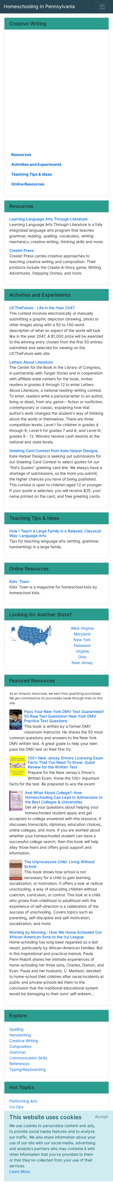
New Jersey (82, 662)
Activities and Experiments (36, 164)
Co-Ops (16, 1106)
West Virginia (82, 628)
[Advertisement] (56, 92)
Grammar (17, 1052)
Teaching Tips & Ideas (31, 174)
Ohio (82, 657)
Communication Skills (28, 1058)
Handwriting (20, 1035)
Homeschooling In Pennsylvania (39, 6)
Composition (20, 1046)
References (19, 1063)
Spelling (16, 1029)
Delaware (82, 645)
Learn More (19, 1171)
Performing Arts (23, 1101)
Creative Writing (23, 1040)
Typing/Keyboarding (27, 1069)
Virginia (82, 651)
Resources (21, 154)
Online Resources (27, 184)
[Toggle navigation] (102, 6)
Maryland (82, 634)
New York (82, 639)
